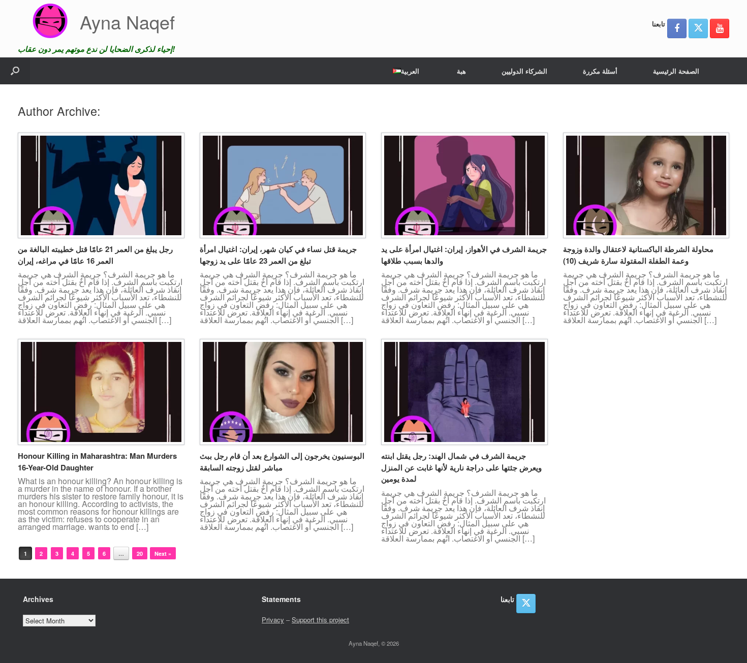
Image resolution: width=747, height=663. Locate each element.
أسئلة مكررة (600, 71)
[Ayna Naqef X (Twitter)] (698, 28)
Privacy (273, 619)
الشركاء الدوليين (524, 71)
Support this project (320, 619)
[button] (15, 70)
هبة (461, 71)
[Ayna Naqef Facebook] (677, 28)
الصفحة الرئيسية (676, 71)
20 (140, 553)
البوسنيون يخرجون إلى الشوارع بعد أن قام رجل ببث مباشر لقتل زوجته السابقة (282, 461)
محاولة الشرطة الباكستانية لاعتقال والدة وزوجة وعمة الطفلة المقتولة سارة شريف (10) (638, 254)
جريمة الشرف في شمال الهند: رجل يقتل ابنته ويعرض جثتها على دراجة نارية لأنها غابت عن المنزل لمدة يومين (461, 467)
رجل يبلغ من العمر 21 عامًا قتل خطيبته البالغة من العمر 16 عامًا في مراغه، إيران (95, 254)
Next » (162, 553)
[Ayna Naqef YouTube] (719, 28)
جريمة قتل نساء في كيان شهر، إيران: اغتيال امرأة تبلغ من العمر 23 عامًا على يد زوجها (278, 254)
